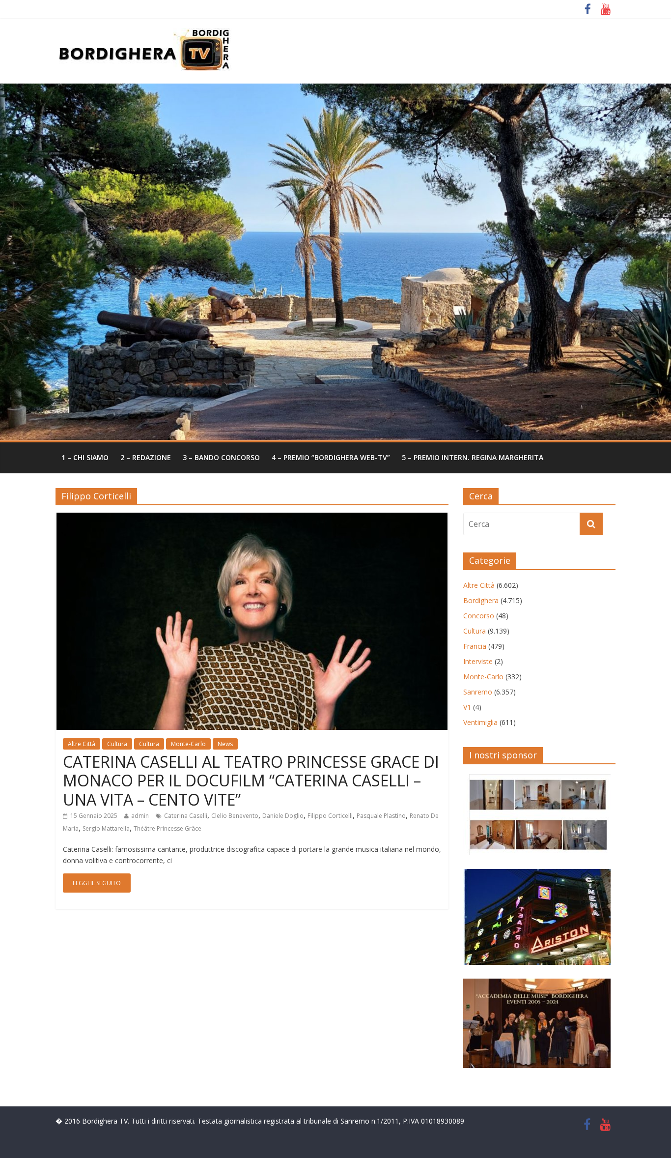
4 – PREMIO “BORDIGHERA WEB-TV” (331, 457)
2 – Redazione (145, 457)
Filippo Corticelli (330, 815)
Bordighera (481, 600)
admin (140, 815)
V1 (467, 707)
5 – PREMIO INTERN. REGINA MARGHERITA (472, 457)
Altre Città (81, 744)
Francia (474, 646)
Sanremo (477, 691)
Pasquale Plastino (381, 815)
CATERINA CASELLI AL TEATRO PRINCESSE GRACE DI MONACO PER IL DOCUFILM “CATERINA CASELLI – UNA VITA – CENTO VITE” (251, 780)
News (225, 744)
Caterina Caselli (185, 815)
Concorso (478, 615)
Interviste (478, 661)
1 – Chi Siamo (85, 457)
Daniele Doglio (283, 815)
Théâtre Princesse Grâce (167, 828)
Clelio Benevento (234, 815)
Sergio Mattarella (106, 828)
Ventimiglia (480, 722)
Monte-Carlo (188, 744)
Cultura (117, 744)
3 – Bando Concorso (221, 457)
